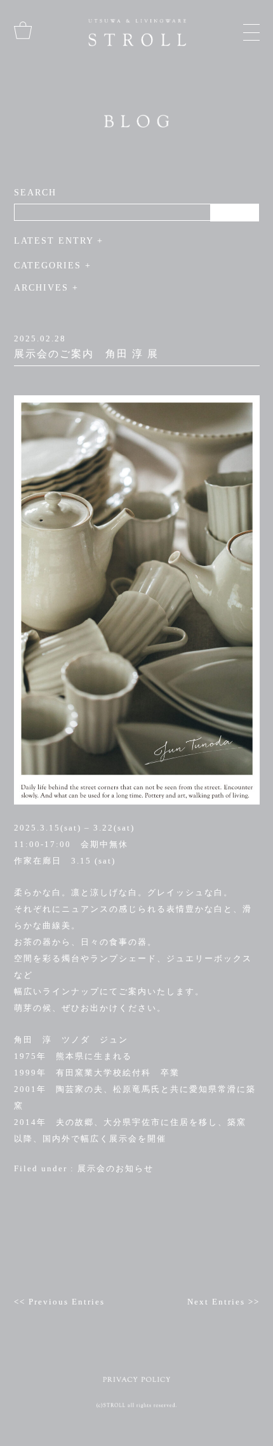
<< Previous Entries (59, 1301)
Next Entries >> (223, 1301)
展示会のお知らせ (115, 1168)
